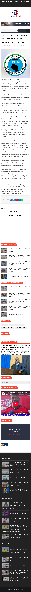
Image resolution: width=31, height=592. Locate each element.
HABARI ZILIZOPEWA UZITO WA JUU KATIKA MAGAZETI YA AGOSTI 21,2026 (19, 314)
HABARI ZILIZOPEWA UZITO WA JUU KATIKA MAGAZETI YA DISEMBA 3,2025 (19, 572)
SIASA (24, 327)
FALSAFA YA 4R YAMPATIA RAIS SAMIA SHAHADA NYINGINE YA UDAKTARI (19, 513)
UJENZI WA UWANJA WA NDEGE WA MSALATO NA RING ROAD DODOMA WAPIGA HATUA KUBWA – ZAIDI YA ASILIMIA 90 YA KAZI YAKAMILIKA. (15, 528)
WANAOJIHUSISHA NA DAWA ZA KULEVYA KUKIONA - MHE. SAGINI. (19, 491)
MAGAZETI (11, 327)
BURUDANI (12, 325)
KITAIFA (3, 327)
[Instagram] (18, 5)
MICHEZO (18, 327)
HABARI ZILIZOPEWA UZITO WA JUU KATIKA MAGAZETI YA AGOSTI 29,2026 (19, 270)
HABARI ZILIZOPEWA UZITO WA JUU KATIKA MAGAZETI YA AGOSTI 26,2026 (19, 250)
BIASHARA (4, 325)
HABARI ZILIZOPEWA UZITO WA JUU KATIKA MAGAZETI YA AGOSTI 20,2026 (19, 295)
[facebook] (12, 7)
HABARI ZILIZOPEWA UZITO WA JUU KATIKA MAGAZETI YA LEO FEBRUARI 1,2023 (19, 520)
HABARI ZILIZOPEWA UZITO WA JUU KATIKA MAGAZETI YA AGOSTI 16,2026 (19, 301)
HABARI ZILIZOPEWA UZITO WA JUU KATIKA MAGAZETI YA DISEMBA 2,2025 (19, 565)
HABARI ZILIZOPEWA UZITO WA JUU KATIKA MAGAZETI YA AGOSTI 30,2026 (19, 263)
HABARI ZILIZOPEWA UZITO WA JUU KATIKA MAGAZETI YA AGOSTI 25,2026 (19, 257)
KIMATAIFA (20, 325)
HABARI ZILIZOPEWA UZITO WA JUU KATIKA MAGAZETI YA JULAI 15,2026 (19, 579)
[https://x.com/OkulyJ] (15, 5)
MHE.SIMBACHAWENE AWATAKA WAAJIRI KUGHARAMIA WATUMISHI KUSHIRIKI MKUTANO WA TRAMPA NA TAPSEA (14, 505)
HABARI (22, 45)
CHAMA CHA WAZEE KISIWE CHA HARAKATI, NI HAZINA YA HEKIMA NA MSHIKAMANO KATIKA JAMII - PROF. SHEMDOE (15, 347)
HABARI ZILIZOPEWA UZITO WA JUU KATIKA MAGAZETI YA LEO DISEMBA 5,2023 (19, 536)
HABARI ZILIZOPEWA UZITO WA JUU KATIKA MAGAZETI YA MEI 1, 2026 (19, 559)
